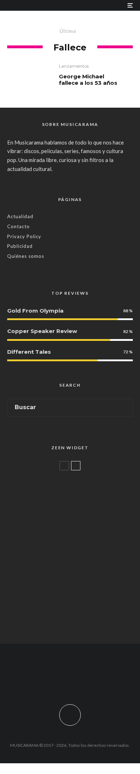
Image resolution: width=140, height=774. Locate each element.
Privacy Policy (24, 236)
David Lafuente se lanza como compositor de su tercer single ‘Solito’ (82, 579)
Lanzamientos (74, 66)
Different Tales (29, 351)
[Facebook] (42, 680)
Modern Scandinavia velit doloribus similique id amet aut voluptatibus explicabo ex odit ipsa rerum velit (83, 496)
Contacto (18, 226)
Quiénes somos (25, 256)
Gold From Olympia (35, 310)
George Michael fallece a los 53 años (88, 79)
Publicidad (20, 246)
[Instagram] (70, 680)
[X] (56, 680)
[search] (124, 407)
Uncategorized (53, 477)
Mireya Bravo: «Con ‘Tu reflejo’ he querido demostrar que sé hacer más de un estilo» (81, 539)
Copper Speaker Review (42, 331)
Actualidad (20, 216)
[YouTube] (84, 680)
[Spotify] (98, 680)
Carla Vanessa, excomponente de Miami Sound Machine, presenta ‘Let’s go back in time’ (83, 620)
